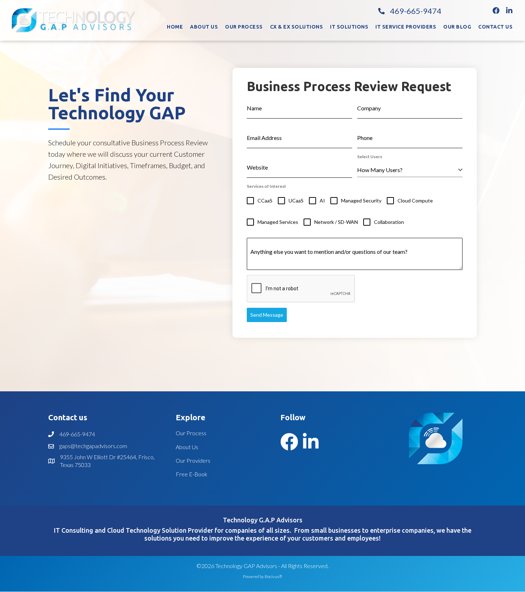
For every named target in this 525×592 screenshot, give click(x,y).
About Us (187, 446)
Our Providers (193, 460)
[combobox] (409, 170)
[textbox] (407, 170)
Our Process (191, 433)
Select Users (369, 156)
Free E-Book (192, 474)
